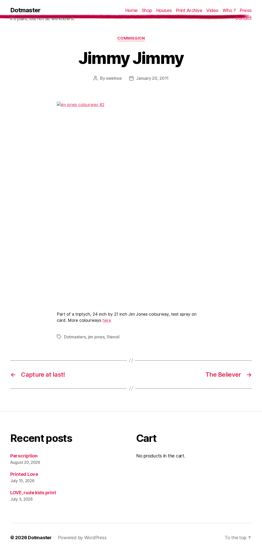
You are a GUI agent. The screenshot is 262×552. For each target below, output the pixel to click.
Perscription (24, 455)
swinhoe (114, 78)
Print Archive (189, 10)
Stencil (113, 336)
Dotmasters (75, 336)
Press (246, 10)
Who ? (229, 10)
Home (131, 10)
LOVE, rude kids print (33, 492)
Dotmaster (25, 10)
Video (212, 10)
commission (131, 38)
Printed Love (24, 474)
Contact (243, 18)
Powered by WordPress (82, 537)
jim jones (96, 336)
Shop (147, 10)
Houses (164, 10)
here (107, 320)
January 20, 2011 (152, 78)
